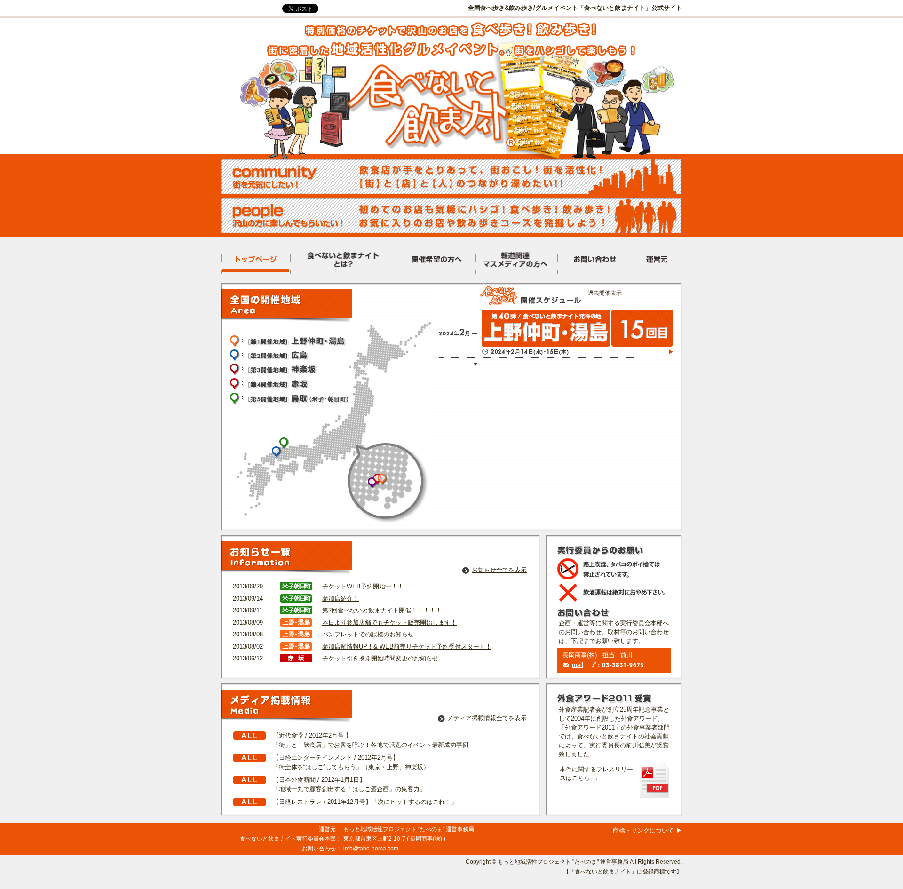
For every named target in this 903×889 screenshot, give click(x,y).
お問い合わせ (595, 259)
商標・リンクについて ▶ (647, 830)
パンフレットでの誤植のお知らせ (368, 634)
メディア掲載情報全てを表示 (487, 718)
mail (577, 664)
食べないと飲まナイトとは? (342, 259)
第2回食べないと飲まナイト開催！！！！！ (382, 610)
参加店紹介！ (340, 598)
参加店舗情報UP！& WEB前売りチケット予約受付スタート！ (406, 646)
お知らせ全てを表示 (499, 569)
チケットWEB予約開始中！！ (363, 586)
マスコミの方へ (516, 259)
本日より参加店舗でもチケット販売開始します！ (389, 622)
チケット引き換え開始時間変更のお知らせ (380, 658)
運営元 (656, 259)
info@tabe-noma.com (370, 848)
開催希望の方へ (435, 259)
